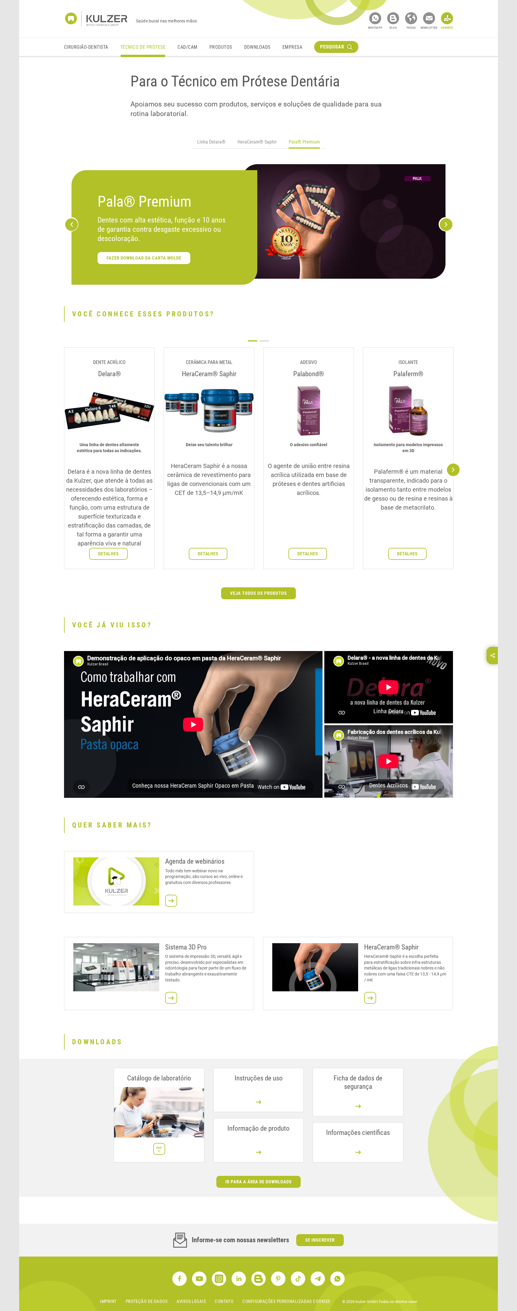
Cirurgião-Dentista (86, 47)
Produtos (220, 47)
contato (224, 1301)
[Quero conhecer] (171, 998)
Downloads (257, 47)
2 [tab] (264, 341)
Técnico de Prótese (143, 47)
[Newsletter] (429, 18)
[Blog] (393, 18)
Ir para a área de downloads (258, 1182)
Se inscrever (320, 1240)
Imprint (108, 1301)
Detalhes (108, 554)
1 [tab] (252, 341)
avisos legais (191, 1301)
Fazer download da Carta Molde (362, 261)
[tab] (211, 143)
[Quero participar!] (171, 901)
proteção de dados (147, 1301)
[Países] (411, 18)
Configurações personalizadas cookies (286, 1301)
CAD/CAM (187, 47)
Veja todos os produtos (258, 593)
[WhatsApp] (375, 18)
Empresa (292, 47)
